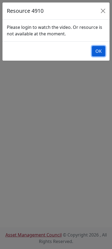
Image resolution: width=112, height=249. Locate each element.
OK (98, 51)
